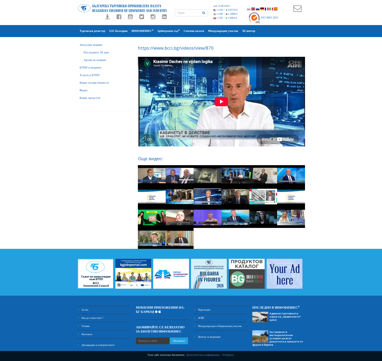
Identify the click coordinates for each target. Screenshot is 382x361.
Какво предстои (90, 97)
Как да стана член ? (92, 317)
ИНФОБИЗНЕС (142, 30)
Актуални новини (91, 44)
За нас (85, 309)
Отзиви (85, 326)
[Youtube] (130, 17)
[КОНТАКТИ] (297, 10)
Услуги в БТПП (89, 75)
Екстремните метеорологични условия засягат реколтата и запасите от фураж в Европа (277, 338)
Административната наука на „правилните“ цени (285, 317)
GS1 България (118, 30)
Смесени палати (194, 30)
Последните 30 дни (96, 52)
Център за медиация (208, 336)
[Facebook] (119, 17)
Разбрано (228, 354)
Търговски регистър (92, 30)
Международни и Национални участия (219, 326)
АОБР (200, 317)
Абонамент (179, 340)
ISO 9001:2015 (269, 17)
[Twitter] (141, 17)
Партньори (203, 309)
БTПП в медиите (90, 67)
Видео (84, 90)
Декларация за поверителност (98, 344)
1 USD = (227, 10)
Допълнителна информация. (203, 354)
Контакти (86, 334)
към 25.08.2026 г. (222, 6)
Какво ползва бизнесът (94, 82)
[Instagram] (153, 17)
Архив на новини (95, 60)
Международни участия (223, 30)
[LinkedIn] (164, 17)
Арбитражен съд (168, 30)
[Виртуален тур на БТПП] (107, 17)
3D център (248, 30)
